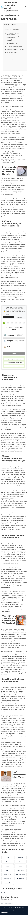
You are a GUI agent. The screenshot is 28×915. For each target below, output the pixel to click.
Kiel (20, 862)
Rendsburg (7, 878)
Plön (7, 870)
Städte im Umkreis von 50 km (13, 52)
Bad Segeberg (7, 862)
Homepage (4, 910)
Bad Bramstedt (20, 874)
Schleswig (7, 883)
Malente (20, 857)
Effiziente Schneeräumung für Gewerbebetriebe (13, 37)
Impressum (4, 912)
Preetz (20, 866)
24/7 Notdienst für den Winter (13, 50)
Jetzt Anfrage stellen (11, 54)
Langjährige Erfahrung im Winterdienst (15, 49)
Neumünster (7, 874)
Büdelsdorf (20, 878)
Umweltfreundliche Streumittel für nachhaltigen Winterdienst (14, 47)
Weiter (14, 353)
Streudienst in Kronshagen (12, 29)
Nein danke (19, 317)
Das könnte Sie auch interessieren (17, 59)
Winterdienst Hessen (7, 903)
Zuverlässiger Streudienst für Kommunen (13, 39)
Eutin (7, 857)
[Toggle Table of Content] (23, 25)
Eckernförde (20, 870)
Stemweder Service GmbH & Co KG (14, 907)
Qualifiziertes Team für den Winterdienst (16, 44)
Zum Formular (5, 893)
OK (8, 317)
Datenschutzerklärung (16, 910)
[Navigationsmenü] (25, 7)
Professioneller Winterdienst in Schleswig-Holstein (13, 34)
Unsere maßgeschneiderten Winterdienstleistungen (13, 42)
